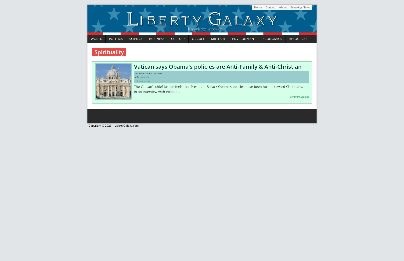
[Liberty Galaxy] (202, 32)
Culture (178, 39)
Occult (198, 39)
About (283, 7)
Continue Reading (299, 96)
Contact (271, 7)
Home (258, 7)
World (96, 39)
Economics (272, 39)
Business (157, 39)
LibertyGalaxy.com (127, 126)
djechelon (145, 77)
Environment (244, 39)
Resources (298, 39)
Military (218, 39)
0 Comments (143, 80)
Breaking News (300, 7)
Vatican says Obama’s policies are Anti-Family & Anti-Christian (218, 66)
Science (136, 39)
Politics (116, 39)
